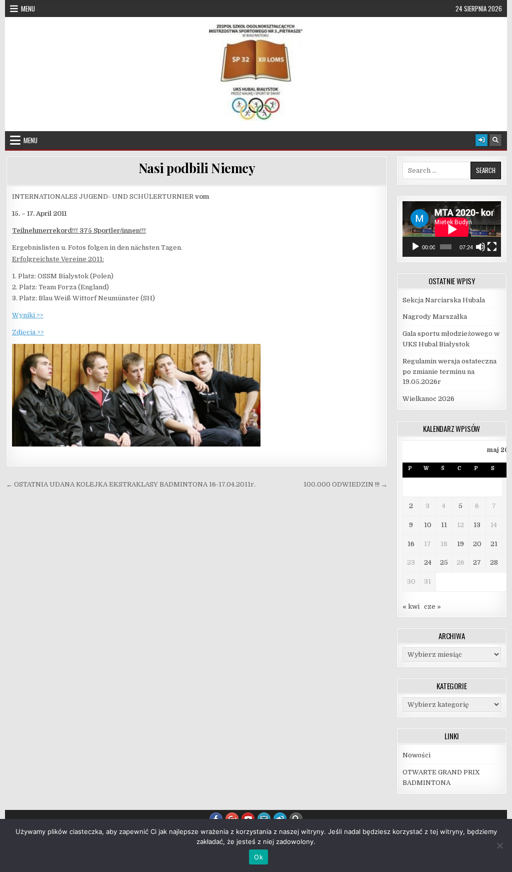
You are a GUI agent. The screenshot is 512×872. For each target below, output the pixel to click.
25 (444, 562)
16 (411, 544)
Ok (258, 857)
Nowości (416, 755)
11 (444, 525)
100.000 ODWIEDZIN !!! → (346, 484)
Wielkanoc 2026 (428, 398)
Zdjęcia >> (28, 332)
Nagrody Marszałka (434, 316)
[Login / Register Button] (482, 140)
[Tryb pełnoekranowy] (492, 247)
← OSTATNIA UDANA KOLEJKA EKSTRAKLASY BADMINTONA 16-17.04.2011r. (131, 484)
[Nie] (499, 845)
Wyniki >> (28, 315)
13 (477, 525)
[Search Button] (496, 140)
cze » (432, 606)
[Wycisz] (481, 247)
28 (494, 562)
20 (477, 544)
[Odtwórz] (415, 247)
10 (428, 525)
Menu (28, 9)
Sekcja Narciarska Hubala (443, 300)
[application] (451, 229)
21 (494, 544)
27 (477, 562)
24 (428, 562)
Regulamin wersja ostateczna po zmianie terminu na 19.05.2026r (449, 371)
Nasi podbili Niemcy (197, 168)
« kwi (411, 606)
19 (460, 544)
